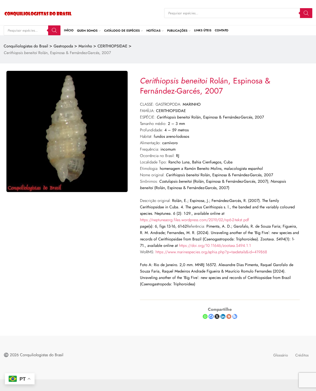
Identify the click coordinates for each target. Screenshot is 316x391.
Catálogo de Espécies (122, 30)
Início (69, 30)
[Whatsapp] (205, 316)
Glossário (280, 355)
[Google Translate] (234, 316)
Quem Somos (87, 30)
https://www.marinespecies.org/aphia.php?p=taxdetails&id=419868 (211, 252)
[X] (217, 316)
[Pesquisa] (306, 13)
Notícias (153, 30)
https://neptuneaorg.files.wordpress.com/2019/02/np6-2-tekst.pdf (194, 220)
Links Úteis (202, 30)
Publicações (177, 30)
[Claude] (228, 316)
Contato (221, 30)
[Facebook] (211, 316)
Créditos (302, 355)
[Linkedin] (222, 316)
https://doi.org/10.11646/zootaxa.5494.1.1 (215, 245)
